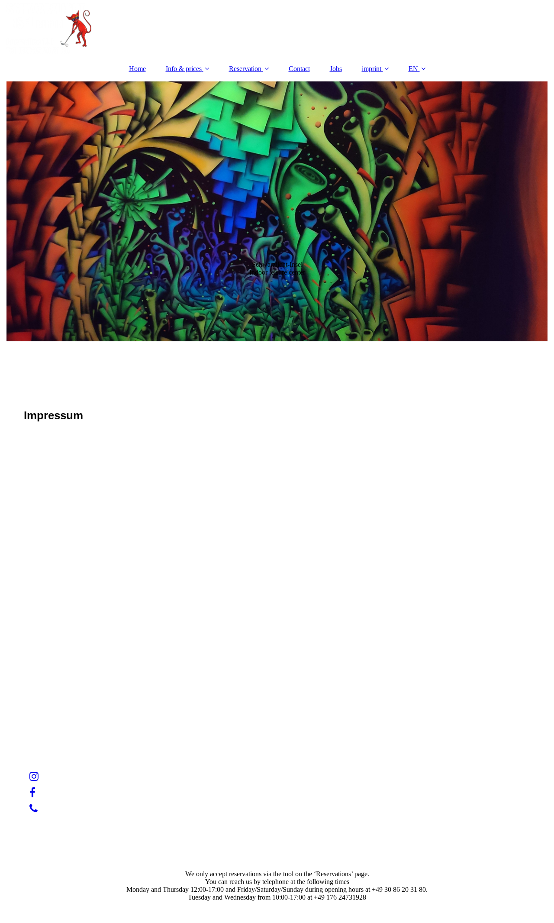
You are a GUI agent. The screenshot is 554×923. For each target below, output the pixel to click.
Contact (299, 68)
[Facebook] (31, 792)
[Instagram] (33, 776)
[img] (277, 28)
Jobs (336, 68)
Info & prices (184, 68)
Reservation (245, 68)
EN (413, 68)
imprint (371, 68)
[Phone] (33, 808)
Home (137, 68)
